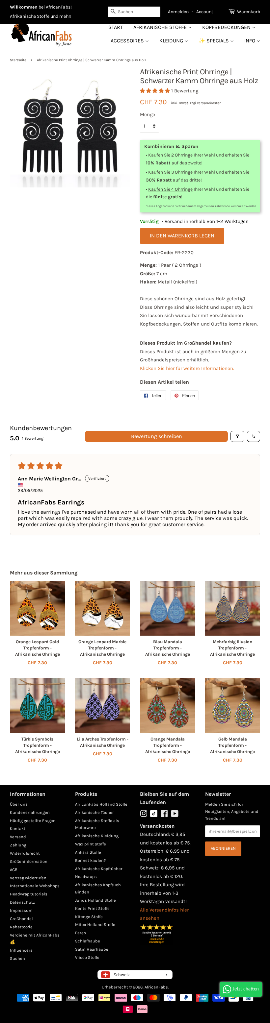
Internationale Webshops (35, 885)
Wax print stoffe (90, 843)
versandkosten (209, 103)
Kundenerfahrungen (30, 812)
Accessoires (128, 40)
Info (250, 40)
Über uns (19, 804)
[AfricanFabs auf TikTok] (153, 815)
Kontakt (17, 828)
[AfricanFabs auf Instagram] (143, 815)
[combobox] (134, 12)
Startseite (18, 60)
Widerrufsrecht (25, 853)
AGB (13, 869)
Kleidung (171, 40)
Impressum (21, 910)
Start (115, 27)
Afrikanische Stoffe (160, 27)
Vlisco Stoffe (87, 957)
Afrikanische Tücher (94, 812)
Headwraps (86, 876)
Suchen (17, 958)
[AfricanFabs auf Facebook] (164, 815)
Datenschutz (22, 902)
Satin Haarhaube (91, 949)
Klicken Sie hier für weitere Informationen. (187, 368)
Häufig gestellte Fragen (33, 820)
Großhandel (21, 918)
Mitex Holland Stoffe (95, 924)
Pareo (80, 932)
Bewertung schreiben (156, 436)
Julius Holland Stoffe (95, 900)
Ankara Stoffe (88, 852)
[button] (155, 91)
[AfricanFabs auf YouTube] (174, 815)
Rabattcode (21, 926)
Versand (18, 836)
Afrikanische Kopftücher (98, 868)
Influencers (21, 950)
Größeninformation (28, 861)
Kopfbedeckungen (227, 27)
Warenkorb (248, 11)
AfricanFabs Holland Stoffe (101, 804)
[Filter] (237, 436)
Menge (147, 114)
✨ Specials (214, 40)
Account (204, 11)
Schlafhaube (87, 940)
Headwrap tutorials (28, 893)
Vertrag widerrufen (28, 877)
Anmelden (178, 11)
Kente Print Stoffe (92, 908)
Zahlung (18, 844)
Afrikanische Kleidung (97, 835)
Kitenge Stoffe (89, 916)
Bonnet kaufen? (90, 860)
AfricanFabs (156, 987)
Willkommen (24, 7)
